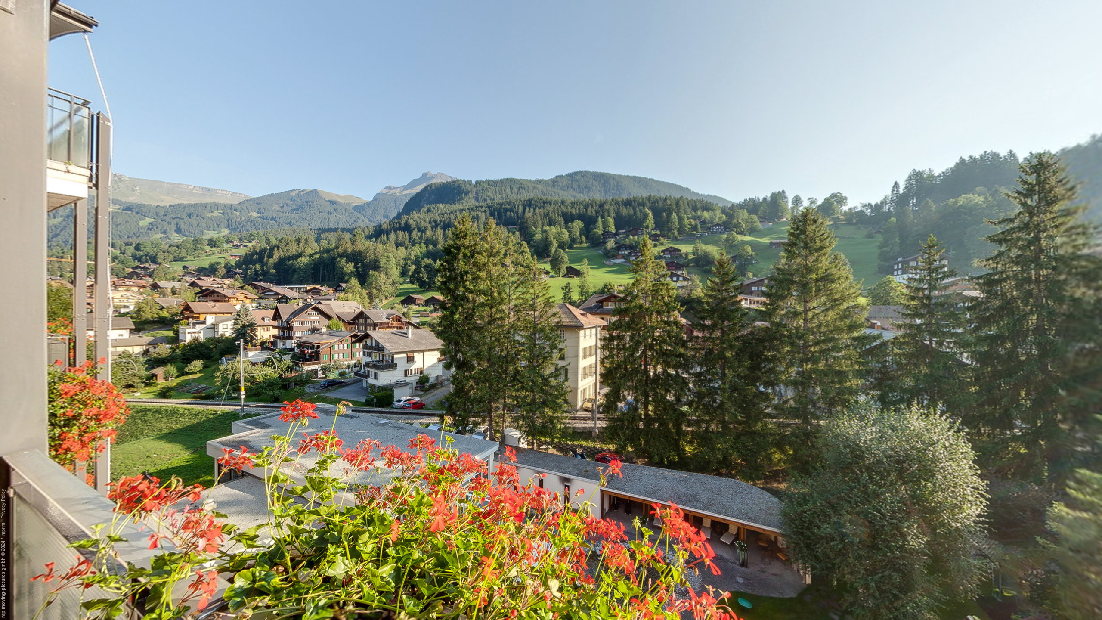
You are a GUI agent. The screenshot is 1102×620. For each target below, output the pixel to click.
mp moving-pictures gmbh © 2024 (3, 578)
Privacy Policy (3, 503)
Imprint (3, 530)
